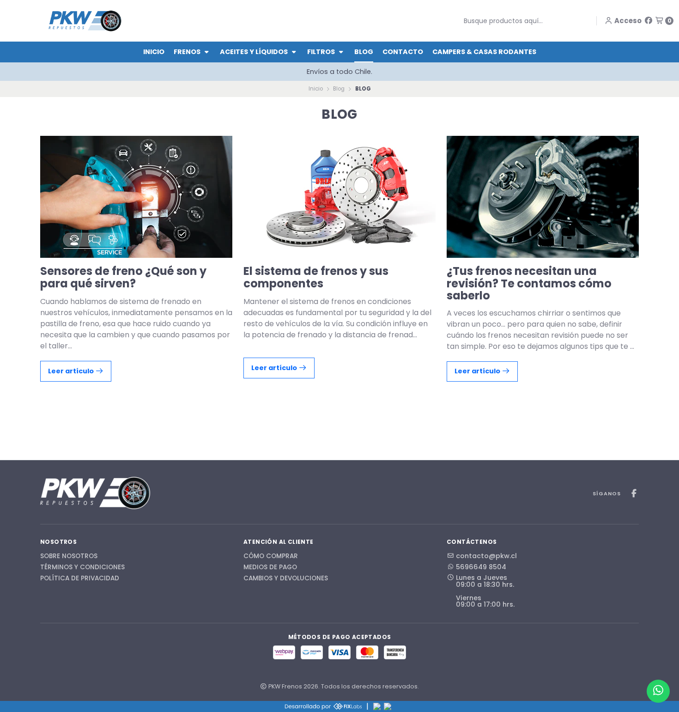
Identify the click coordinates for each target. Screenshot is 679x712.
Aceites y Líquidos (254, 51)
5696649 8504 (481, 567)
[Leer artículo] (136, 197)
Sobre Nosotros (68, 556)
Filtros (321, 51)
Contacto (402, 51)
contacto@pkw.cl (486, 556)
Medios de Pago (270, 567)
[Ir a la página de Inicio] (85, 20)
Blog (339, 88)
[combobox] (520, 20)
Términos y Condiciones (82, 567)
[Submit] (456, 20)
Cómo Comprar (270, 556)
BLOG (363, 51)
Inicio (153, 51)
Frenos (188, 51)
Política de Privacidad (79, 578)
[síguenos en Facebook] (648, 20)
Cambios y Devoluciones (285, 578)
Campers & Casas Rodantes (484, 51)
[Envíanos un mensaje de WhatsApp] (658, 691)
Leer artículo (71, 371)
